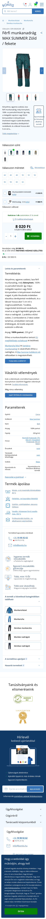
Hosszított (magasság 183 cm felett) (33, 442)
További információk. (20, 384)
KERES (38, 11)
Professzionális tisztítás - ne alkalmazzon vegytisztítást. (22, 519)
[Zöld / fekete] (11, 152)
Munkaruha (28, 20)
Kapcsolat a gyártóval (14, 477)
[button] (42, 70)
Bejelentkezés (35, 789)
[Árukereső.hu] (23, 698)
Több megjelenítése (9, 133)
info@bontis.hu (20, 545)
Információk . (23, 796)
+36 (20, 537)
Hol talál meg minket (24, 854)
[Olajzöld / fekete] (29, 152)
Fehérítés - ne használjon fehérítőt (25, 498)
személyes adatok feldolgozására (28, 796)
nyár (38, 448)
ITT (17, 905)
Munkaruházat (14, 20)
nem (38, 455)
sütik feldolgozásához (12, 888)
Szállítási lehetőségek (25, 219)
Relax (38, 462)
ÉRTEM (21, 911)
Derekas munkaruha (14, 23)
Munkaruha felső (12, 345)
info (14, 194)
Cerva (38, 414)
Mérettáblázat (40, 168)
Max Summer (35, 419)
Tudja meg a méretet (17, 361)
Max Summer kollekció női (28, 352)
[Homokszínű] (35, 152)
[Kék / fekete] (17, 152)
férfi (38, 424)
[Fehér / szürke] (5, 152)
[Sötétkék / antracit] (23, 152)
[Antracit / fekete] (5, 159)
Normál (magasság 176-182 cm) (31, 439)
